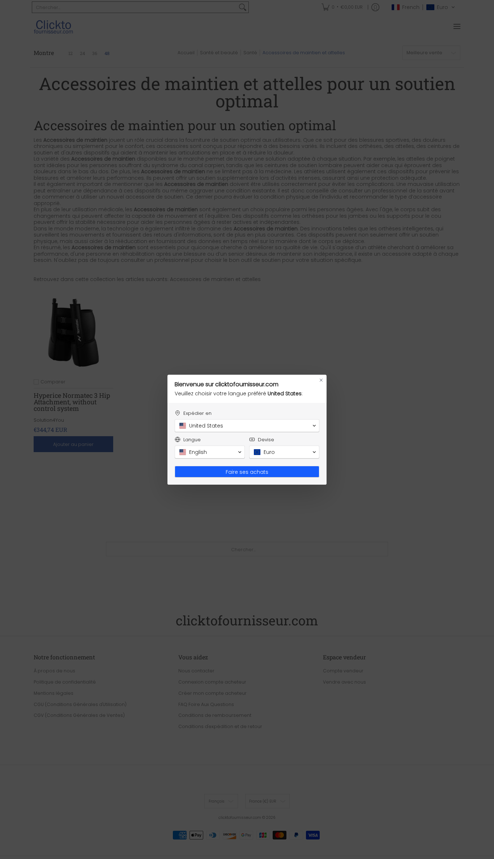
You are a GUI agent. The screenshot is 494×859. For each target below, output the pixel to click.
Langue (192, 440)
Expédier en (197, 413)
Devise (266, 440)
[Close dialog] (321, 380)
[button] (247, 425)
